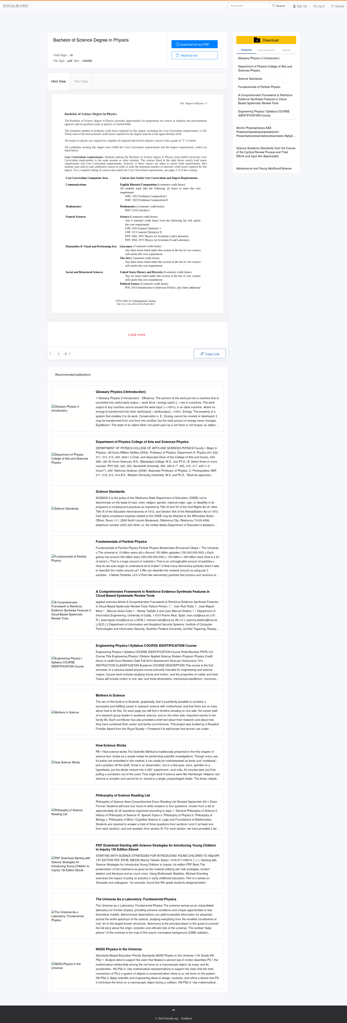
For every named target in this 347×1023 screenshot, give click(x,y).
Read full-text (189, 55)
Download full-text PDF (194, 44)
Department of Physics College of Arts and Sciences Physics (142, 442)
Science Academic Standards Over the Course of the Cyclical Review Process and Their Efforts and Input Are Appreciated (265, 152)
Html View (58, 81)
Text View (81, 81)
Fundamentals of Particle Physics (121, 542)
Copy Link (211, 354)
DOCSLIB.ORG (15, 5)
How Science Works (111, 745)
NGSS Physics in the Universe (119, 949)
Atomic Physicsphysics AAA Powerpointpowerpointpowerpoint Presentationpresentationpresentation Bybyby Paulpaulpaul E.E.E (265, 132)
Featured (246, 50)
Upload (339, 6)
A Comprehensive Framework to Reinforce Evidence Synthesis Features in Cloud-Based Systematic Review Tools (153, 594)
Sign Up (301, 6)
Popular (286, 50)
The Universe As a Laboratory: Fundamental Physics (136, 899)
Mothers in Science (110, 695)
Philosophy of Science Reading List (123, 795)
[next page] (70, 353)
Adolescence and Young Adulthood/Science (264, 168)
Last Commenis (266, 50)
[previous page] (51, 353)
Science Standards (110, 492)
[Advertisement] (173, 23)
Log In (320, 6)
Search (280, 5)
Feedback (186, 1018)
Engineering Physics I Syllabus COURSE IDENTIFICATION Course (146, 646)
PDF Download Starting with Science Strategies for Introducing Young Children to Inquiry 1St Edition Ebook (156, 847)
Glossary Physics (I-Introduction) (121, 392)
